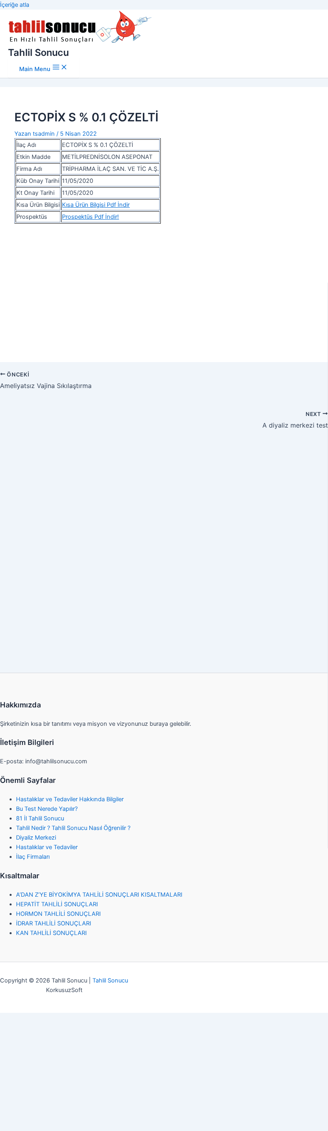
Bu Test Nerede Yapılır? (47, 808)
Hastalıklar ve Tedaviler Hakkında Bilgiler (70, 799)
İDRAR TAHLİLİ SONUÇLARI (53, 923)
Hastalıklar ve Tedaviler (47, 847)
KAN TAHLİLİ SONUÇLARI (51, 933)
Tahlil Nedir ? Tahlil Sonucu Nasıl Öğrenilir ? (73, 828)
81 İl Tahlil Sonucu (40, 818)
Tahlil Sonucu (38, 52)
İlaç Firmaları (33, 856)
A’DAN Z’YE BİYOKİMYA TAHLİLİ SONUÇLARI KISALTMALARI (99, 894)
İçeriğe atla (14, 4)
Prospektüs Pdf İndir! (90, 216)
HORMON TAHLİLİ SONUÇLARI (58, 913)
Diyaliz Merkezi (36, 837)
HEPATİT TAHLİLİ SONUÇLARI (57, 904)
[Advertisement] (164, 288)
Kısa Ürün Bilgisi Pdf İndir (96, 204)
